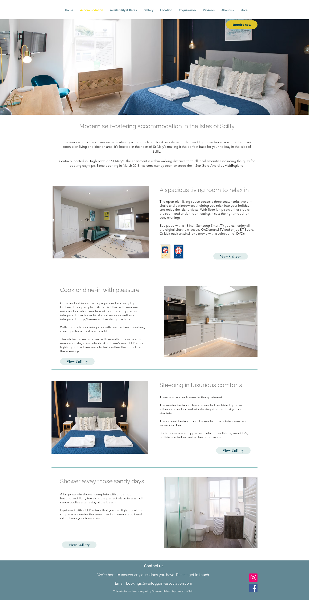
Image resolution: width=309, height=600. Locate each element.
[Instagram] (253, 577)
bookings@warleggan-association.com (159, 583)
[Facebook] (253, 588)
